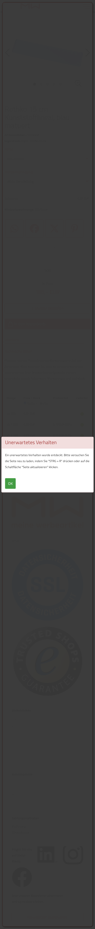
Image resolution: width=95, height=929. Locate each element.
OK (10, 483)
